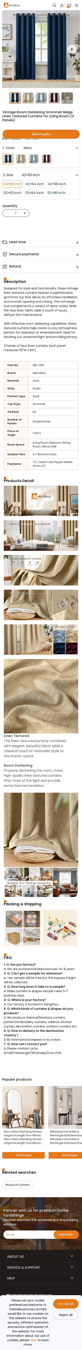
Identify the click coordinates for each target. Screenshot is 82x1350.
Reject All (66, 1315)
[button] (72, 49)
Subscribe (66, 1234)
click (33, 1340)
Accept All (65, 1304)
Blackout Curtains (17, 1185)
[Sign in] (62, 5)
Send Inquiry (41, 134)
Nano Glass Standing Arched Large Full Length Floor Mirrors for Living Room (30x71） (23, 1141)
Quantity (9, 205)
